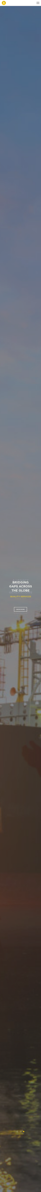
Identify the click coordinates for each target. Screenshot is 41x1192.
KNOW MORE (20, 609)
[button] (17, 1131)
